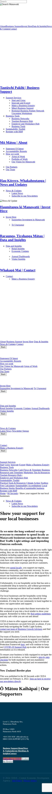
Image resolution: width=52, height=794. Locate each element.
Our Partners (24, 167)
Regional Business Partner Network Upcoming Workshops (28, 112)
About (3, 26)
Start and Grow (19, 100)
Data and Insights (28, 246)
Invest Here (27, 26)
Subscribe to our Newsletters (25, 196)
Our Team (22, 169)
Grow (7, 464)
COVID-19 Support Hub (14, 647)
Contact (13, 29)
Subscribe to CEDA (12, 759)
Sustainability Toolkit (15, 129)
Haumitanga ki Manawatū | (23, 380)
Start (2, 464)
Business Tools (21, 116)
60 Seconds (12, 493)
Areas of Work (26, 156)
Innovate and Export (21, 103)
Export (22, 464)
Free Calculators (7, 485)
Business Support (14, 26)
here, (23, 644)
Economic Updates (22, 408)
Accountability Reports (25, 151)
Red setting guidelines (41, 614)
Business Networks (30, 118)
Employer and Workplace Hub (25, 124)
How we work (25, 154)
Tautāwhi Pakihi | (21, 456)
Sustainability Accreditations (28, 485)
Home (3, 493)
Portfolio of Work (20, 159)
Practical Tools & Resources (13, 483)
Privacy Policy (30, 780)
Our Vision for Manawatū (12, 366)
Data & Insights (39, 26)
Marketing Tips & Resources (37, 472)
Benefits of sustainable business (29, 488)
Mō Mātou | (11, 352)
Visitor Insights (29, 259)
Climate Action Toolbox (37, 483)
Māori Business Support (23, 108)
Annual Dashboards (30, 256)
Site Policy (17, 780)
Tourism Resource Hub (22, 121)
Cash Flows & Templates (29, 470)
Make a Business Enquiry (23, 105)
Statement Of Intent (23, 148)
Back (3, 347)
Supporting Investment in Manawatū (16, 388)
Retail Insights (29, 248)
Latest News (28, 193)
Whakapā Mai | (14, 439)
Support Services (23, 97)
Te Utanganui (18, 225)
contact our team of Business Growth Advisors (21, 629)
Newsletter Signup (20, 431)
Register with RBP (14, 131)
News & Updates (28, 190)
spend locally (16, 567)
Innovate (15, 464)
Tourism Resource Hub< (11, 475)
